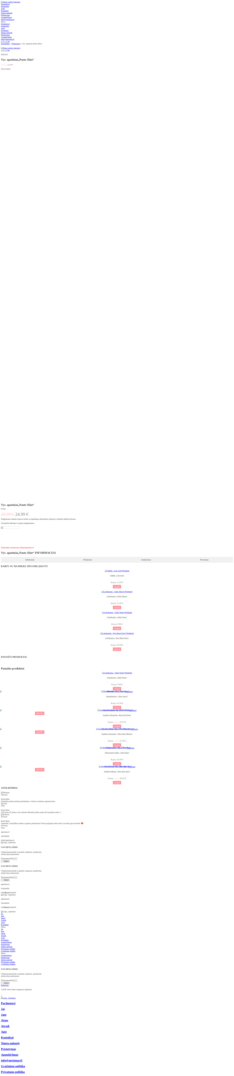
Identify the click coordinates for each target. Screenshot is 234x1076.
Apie (3, 9)
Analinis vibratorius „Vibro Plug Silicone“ (117, 734)
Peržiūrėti (125, 571)
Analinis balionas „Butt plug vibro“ (117, 771)
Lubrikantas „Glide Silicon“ (117, 596)
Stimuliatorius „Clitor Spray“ (117, 696)
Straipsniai (5, 6)
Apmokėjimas (6, 17)
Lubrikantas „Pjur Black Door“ (117, 638)
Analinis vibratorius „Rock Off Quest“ (117, 715)
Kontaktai (5, 11)
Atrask (3, 920)
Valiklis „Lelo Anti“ (117, 576)
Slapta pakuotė (6, 13)
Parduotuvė (5, 4)
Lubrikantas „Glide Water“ (117, 617)
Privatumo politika (8, 949)
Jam (2, 916)
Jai (2, 914)
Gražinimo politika (8, 951)
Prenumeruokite (7, 858)
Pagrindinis (5, 44)
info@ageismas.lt (7, 20)
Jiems (3, 918)
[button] (117, 22)
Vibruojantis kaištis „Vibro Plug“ (117, 753)
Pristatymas (5, 15)
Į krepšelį (117, 587)
